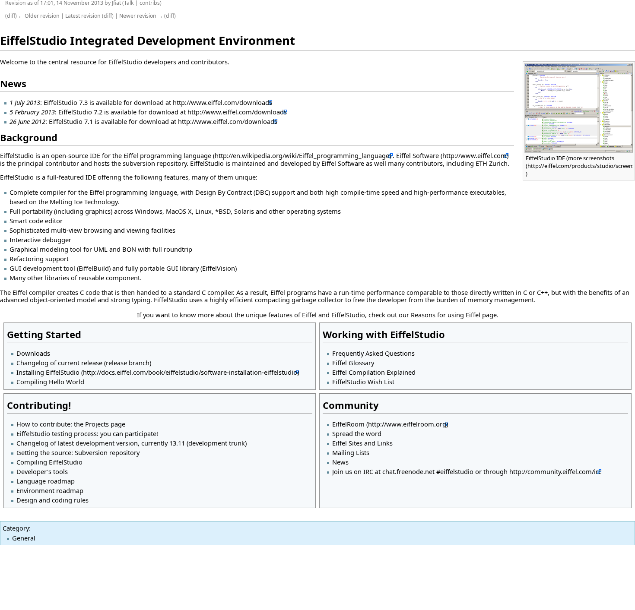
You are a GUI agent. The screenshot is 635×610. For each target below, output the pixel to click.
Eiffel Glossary (353, 362)
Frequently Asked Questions (373, 353)
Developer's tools (42, 471)
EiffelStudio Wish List (363, 381)
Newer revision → (141, 15)
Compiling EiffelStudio (49, 462)
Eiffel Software (417, 155)
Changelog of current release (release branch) (83, 362)
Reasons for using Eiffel (445, 314)
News (340, 462)
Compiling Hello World (50, 381)
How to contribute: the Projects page (70, 424)
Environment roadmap (49, 490)
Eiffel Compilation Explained (374, 372)
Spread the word (356, 433)
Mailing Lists (350, 452)
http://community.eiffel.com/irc (555, 471)
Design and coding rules (52, 500)
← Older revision (39, 15)
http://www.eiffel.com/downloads (222, 102)
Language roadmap (45, 481)
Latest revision (83, 15)
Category (16, 528)
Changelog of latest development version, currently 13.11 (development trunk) (131, 443)
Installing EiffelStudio (47, 372)
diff (11, 15)
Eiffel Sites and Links (362, 443)
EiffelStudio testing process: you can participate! (87, 433)
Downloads (33, 353)
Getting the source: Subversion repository (78, 452)
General (23, 538)
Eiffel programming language (167, 155)
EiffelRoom (348, 424)
